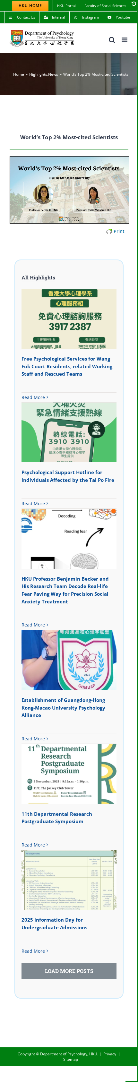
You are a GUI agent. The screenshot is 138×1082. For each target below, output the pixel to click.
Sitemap (70, 1059)
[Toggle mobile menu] (125, 40)
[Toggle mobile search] (112, 40)
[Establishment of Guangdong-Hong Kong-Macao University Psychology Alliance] (69, 660)
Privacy (109, 1054)
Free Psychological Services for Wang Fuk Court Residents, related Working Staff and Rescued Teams (67, 366)
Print (119, 231)
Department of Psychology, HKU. (69, 1054)
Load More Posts (69, 970)
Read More (33, 397)
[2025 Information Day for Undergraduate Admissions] (69, 880)
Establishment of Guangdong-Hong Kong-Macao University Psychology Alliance (63, 707)
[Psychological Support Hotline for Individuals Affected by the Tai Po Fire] (69, 432)
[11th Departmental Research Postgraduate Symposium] (69, 774)
